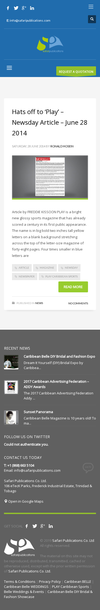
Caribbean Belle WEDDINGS (26, 586)
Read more (73, 286)
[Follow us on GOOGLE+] (24, 8)
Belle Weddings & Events (24, 591)
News (39, 303)
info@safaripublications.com (37, 470)
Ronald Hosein (62, 146)
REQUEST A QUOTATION (76, 72)
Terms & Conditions (19, 581)
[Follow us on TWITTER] (16, 8)
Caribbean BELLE (77, 581)
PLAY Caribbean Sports (61, 276)
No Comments (78, 303)
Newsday (71, 267)
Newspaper (27, 276)
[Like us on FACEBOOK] (8, 8)
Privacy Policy (50, 581)
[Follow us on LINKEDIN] (32, 8)
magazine (47, 267)
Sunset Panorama (38, 411)
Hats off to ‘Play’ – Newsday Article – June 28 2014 (49, 122)
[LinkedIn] (51, 526)
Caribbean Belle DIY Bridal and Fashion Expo (59, 356)
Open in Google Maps (25, 501)
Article (24, 267)
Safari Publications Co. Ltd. (29, 571)
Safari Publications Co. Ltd (73, 540)
